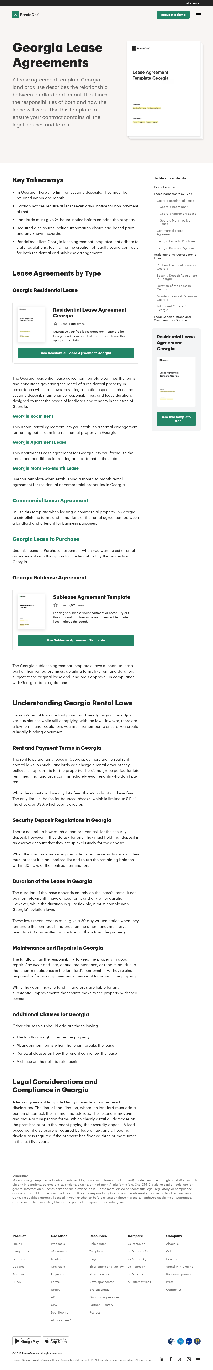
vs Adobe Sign (138, 1259)
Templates (96, 1251)
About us (172, 1243)
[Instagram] (188, 1359)
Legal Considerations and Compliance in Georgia (172, 318)
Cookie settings (50, 1359)
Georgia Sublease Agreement (177, 248)
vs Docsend (136, 1274)
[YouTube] (198, 1359)
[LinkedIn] (161, 1359)
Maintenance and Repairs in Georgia (177, 297)
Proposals (58, 1243)
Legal (35, 1359)
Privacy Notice (21, 1359)
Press (169, 1282)
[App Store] (56, 1340)
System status (99, 1289)
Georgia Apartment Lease (178, 213)
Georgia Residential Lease (175, 200)
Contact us (174, 1289)
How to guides (99, 1274)
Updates (18, 1266)
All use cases (60, 1320)
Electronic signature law (106, 1266)
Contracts (58, 1266)
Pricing (17, 1243)
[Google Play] (26, 1340)
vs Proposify (136, 1266)
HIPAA (16, 1282)
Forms (55, 1282)
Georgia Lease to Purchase (176, 241)
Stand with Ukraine (179, 1266)
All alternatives (138, 1282)
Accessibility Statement (75, 1359)
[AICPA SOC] (180, 1341)
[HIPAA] (172, 1341)
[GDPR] (189, 1341)
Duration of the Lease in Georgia (174, 287)
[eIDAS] (197, 1341)
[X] (179, 1359)
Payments (58, 1274)
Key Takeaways (165, 187)
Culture (171, 1251)
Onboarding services (104, 1297)
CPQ (54, 1304)
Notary (56, 1289)
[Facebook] (170, 1359)
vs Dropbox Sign (139, 1251)
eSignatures (59, 1251)
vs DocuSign (136, 1243)
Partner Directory (101, 1304)
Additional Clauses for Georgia (172, 308)
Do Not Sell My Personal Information (112, 1359)
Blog (92, 1259)
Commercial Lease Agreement (170, 232)
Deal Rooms (59, 1312)
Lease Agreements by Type (173, 193)
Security (18, 1274)
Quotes (56, 1259)
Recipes (94, 1312)
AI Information (143, 1359)
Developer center (101, 1282)
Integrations (21, 1251)
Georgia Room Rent (174, 206)
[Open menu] (198, 14)
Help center (192, 3)
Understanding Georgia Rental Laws (175, 256)
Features (18, 1259)
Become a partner (179, 1274)
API (53, 1297)
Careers (171, 1259)
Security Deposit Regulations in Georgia (177, 277)
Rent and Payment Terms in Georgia (176, 266)
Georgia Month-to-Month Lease (45, 468)
